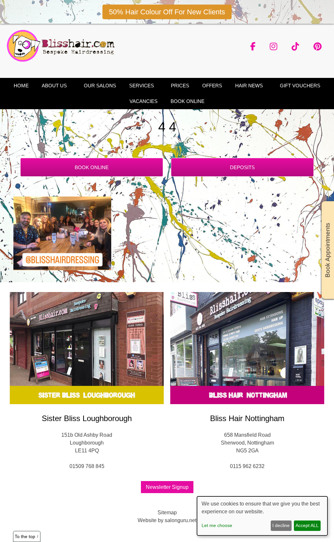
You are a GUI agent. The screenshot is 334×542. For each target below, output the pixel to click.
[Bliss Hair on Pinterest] (317, 46)
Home (21, 85)
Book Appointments (327, 250)
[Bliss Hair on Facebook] (253, 46)
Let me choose (217, 525)
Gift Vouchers (300, 85)
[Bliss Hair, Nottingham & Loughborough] (63, 60)
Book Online (188, 101)
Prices (180, 85)
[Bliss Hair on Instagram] (273, 46)
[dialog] (262, 515)
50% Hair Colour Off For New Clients (167, 12)
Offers (212, 85)
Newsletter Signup (167, 487)
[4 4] (62, 268)
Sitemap (167, 512)
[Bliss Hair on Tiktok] (295, 46)
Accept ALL (307, 525)
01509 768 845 (86, 466)
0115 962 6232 (247, 466)
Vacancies (143, 101)
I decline (281, 525)
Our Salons (100, 85)
